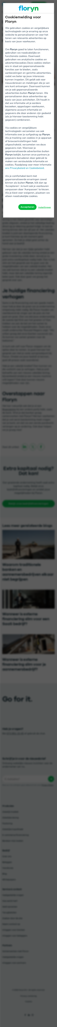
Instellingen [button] (44, 207)
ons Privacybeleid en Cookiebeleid (24, 167)
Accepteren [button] (28, 207)
